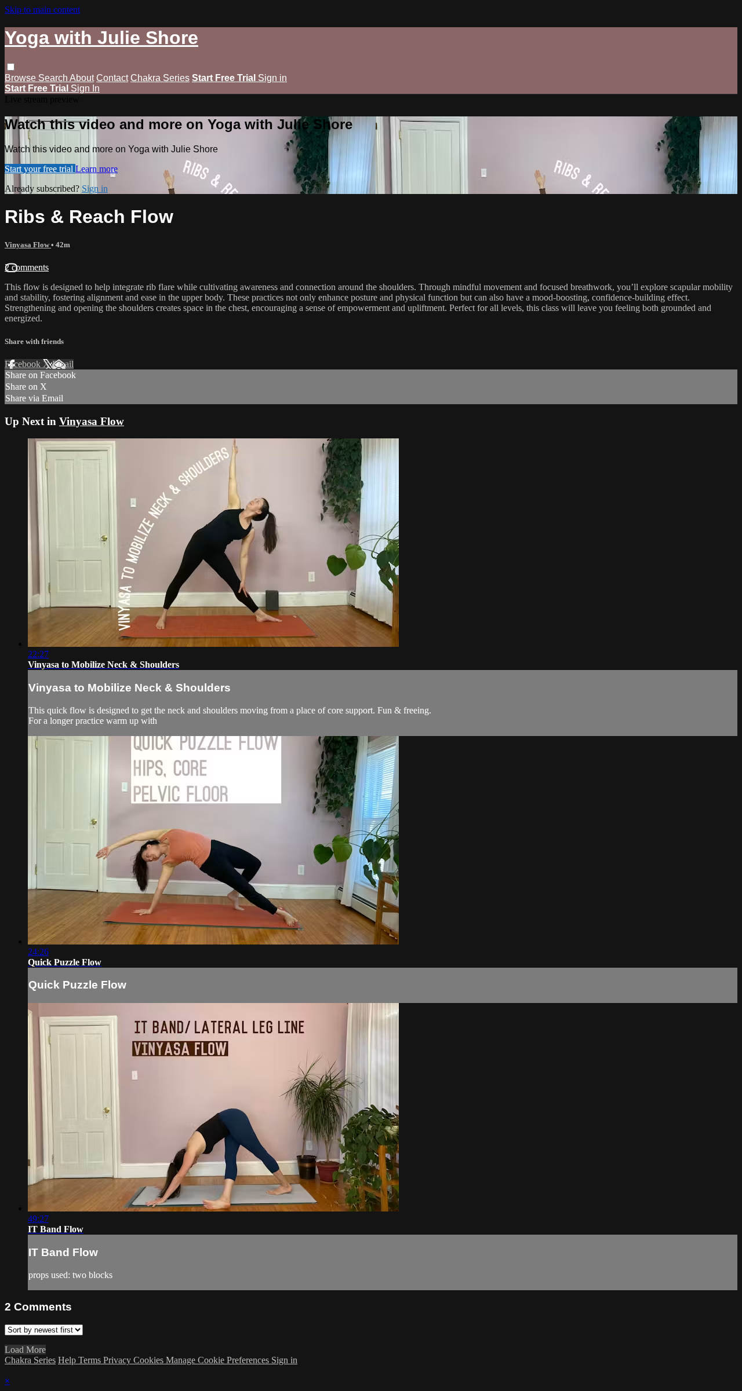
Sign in (272, 78)
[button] (10, 67)
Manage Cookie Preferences (218, 1360)
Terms (90, 1360)
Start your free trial (40, 169)
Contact (112, 78)
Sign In (85, 88)
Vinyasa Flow (28, 244)
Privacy (118, 1360)
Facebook (24, 364)
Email (63, 364)
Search (54, 78)
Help (68, 1360)
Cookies (149, 1360)
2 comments (27, 267)
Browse (21, 78)
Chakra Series (160, 78)
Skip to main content (42, 9)
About (82, 78)
